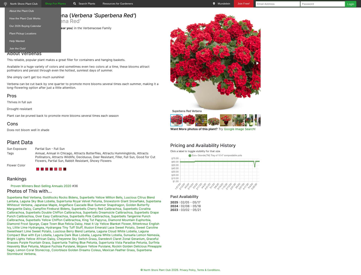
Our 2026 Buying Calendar (25, 25)
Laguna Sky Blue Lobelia (37, 201)
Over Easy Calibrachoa (51, 216)
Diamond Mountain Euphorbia (129, 220)
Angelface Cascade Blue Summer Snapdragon (91, 205)
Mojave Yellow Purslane (93, 246)
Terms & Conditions (208, 269)
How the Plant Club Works (24, 18)
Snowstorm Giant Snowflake (124, 201)
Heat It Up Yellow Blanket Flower (107, 224)
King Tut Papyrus (94, 220)
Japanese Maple (45, 205)
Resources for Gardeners (118, 3)
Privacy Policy (188, 269)
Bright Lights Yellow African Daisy (31, 239)
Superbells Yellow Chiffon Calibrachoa (53, 220)
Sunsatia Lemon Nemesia (141, 235)
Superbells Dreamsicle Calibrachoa (108, 212)
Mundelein (223, 3)
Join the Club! (17, 48)
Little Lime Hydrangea (28, 227)
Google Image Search (239, 129)
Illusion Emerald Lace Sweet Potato (109, 227)
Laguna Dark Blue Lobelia (71, 235)
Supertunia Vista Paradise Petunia (123, 242)
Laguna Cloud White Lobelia (117, 231)
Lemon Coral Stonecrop (33, 250)
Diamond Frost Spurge (23, 224)
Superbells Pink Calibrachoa (89, 216)
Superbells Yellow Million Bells (101, 197)
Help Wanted (17, 40)
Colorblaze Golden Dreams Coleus (76, 250)
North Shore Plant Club (23, 3)
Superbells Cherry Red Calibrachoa (96, 209)
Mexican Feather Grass (118, 250)
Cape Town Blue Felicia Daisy (61, 224)
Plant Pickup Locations (22, 33)
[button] (257, 63)
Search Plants (86, 3)
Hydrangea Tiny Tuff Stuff (64, 227)
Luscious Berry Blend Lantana (74, 231)
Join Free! (244, 3)
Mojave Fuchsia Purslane (57, 246)
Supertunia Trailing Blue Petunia (74, 242)
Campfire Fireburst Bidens (51, 209)
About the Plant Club (21, 10)
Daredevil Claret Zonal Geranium (121, 239)
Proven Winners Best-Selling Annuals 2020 (41, 186)
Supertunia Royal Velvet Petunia (79, 201)
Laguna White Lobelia (106, 235)
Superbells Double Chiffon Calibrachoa (53, 212)
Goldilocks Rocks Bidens (60, 197)
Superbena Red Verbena (24, 197)
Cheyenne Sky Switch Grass (77, 239)
